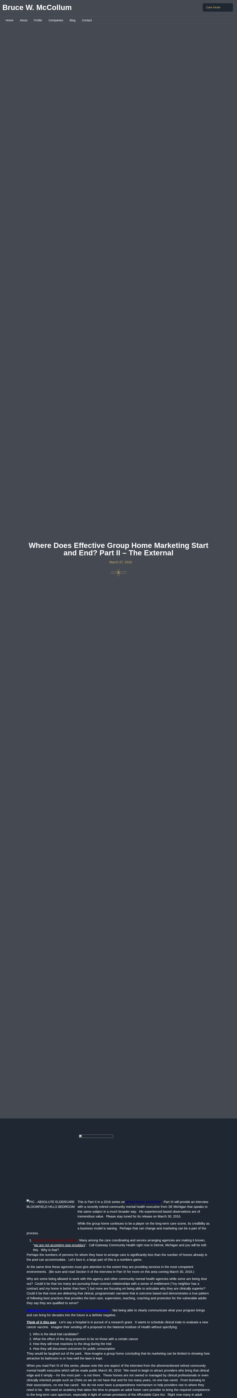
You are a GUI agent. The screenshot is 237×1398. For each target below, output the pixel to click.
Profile (38, 20)
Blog (72, 20)
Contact (87, 20)
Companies (56, 20)
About (23, 20)
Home (9, 20)
